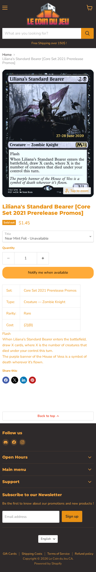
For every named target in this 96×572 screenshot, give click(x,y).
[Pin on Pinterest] (32, 380)
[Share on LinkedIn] (23, 380)
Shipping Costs (32, 554)
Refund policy (84, 554)
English (46, 539)
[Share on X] (14, 380)
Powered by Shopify (48, 563)
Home (7, 55)
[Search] (87, 33)
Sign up (72, 516)
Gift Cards (10, 554)
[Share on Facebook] (5, 380)
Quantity (8, 248)
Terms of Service (58, 554)
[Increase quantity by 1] (43, 258)
